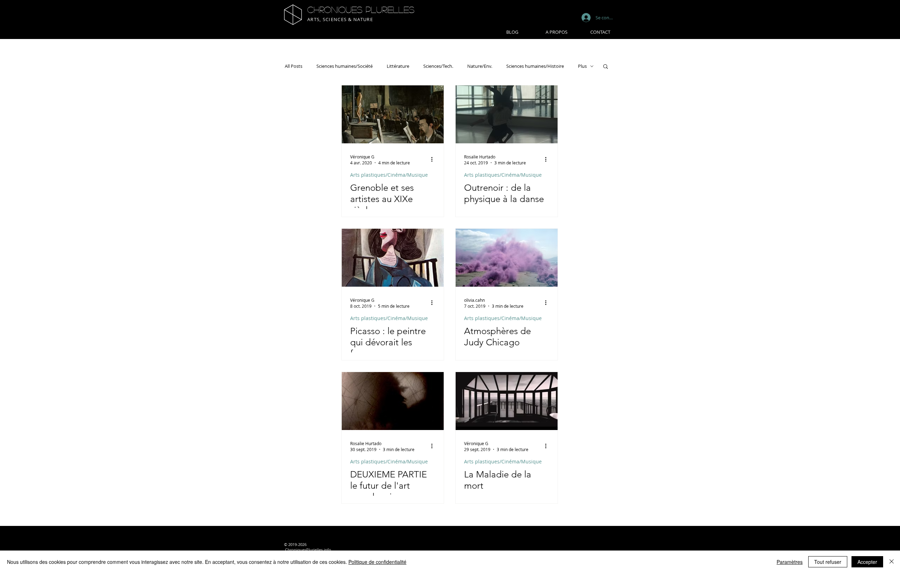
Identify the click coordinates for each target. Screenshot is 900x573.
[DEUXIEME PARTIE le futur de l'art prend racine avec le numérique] (393, 401)
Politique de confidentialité (377, 561)
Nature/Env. (479, 66)
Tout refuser (827, 561)
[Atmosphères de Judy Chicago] (507, 258)
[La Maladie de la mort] (507, 401)
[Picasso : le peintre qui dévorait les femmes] (393, 258)
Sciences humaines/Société (344, 66)
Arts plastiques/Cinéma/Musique (389, 175)
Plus (582, 66)
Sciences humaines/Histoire (535, 66)
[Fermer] (891, 561)
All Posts (293, 66)
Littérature (398, 66)
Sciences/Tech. (438, 66)
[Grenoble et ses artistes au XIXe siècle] (393, 114)
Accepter (867, 561)
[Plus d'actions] (434, 159)
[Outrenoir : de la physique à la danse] (507, 114)
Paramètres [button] (790, 561)
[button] (605, 67)
